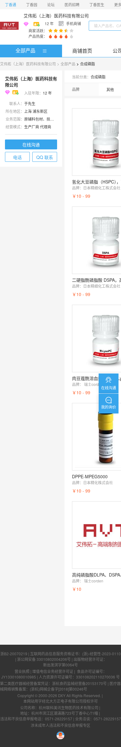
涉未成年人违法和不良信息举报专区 (60, 725)
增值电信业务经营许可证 (52, 671)
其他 (110, 89)
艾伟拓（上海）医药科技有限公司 (56, 15)
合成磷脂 (87, 63)
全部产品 (25, 50)
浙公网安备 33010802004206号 (44, 659)
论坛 (51, 4)
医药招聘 (72, 4)
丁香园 (31, 4)
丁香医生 (96, 4)
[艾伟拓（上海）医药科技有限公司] (9, 25)
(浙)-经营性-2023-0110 (101, 653)
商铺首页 (82, 50)
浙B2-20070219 (13, 653)
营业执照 (22, 671)
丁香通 (10, 4)
